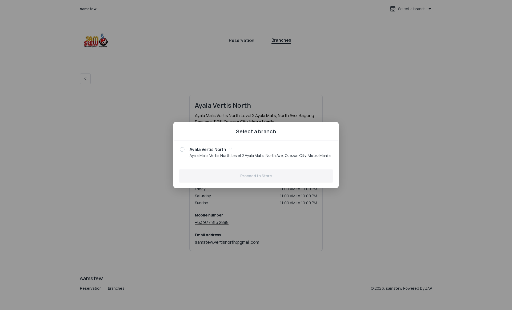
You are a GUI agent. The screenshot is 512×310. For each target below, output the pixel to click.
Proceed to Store (256, 175)
